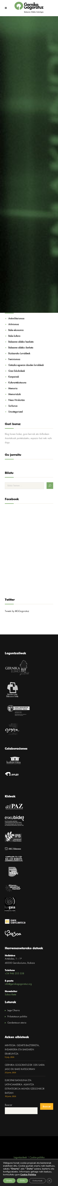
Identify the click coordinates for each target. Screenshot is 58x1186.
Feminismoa (14, 359)
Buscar (8, 1105)
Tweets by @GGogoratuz (17, 611)
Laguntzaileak (20, 1157)
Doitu (22, 1180)
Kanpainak (13, 377)
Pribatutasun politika (17, 1016)
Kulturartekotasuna (17, 382)
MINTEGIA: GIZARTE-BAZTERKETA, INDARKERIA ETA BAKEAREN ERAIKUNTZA (22, 1049)
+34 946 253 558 (14, 973)
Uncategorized (15, 412)
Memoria (12, 388)
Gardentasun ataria (16, 1023)
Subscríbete (10, 994)
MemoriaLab (14, 394)
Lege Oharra (13, 1010)
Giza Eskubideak (16, 371)
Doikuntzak (37, 1180)
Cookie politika (36, 1157)
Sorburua (12, 406)
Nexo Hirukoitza (16, 400)
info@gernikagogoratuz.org (18, 984)
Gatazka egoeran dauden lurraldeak (26, 365)
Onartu (9, 1180)
